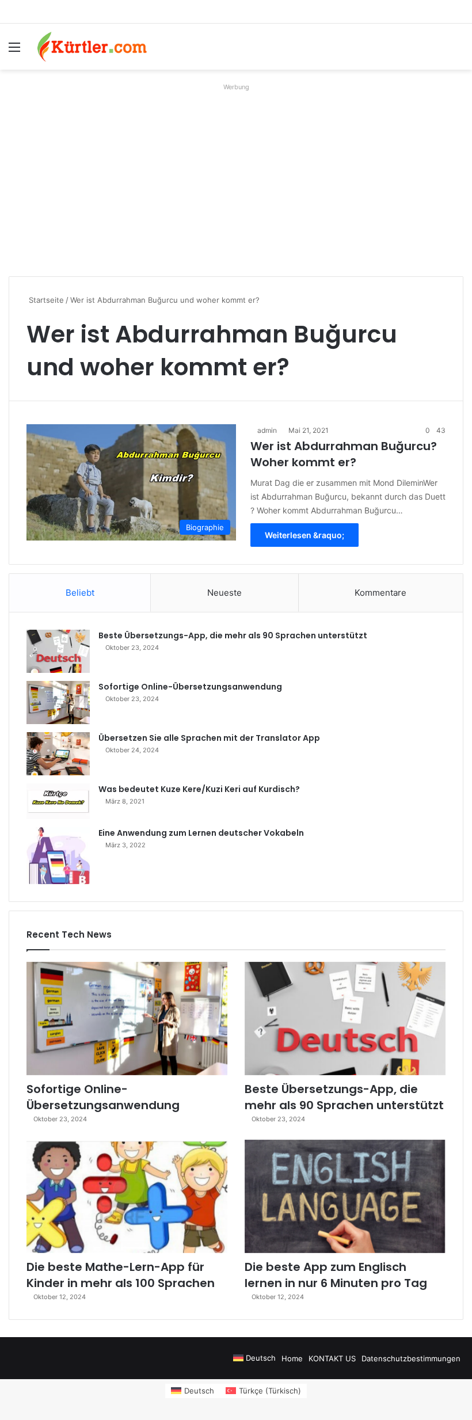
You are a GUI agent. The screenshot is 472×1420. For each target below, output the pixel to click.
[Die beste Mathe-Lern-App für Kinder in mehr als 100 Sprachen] (126, 1196)
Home (292, 1358)
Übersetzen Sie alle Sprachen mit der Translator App (209, 738)
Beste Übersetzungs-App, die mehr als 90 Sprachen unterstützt (232, 635)
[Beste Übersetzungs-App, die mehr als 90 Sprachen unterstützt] (58, 651)
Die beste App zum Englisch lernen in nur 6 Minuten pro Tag (336, 1275)
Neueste (224, 592)
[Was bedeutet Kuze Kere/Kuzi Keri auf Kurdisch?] (58, 801)
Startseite (45, 299)
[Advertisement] (236, 175)
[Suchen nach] (457, 51)
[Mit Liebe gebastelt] (92, 47)
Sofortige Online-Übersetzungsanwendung (190, 686)
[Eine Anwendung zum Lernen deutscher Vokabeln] (58, 855)
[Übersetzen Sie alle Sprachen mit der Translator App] (58, 753)
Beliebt (80, 592)
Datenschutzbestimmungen (410, 1358)
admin (267, 430)
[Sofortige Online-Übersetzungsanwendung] (58, 702)
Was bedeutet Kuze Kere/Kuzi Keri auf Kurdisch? (199, 789)
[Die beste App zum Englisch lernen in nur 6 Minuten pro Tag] (345, 1196)
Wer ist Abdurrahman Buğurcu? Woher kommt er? (343, 454)
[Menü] (14, 51)
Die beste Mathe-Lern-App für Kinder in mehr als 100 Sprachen (120, 1275)
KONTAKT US (332, 1358)
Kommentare (380, 592)
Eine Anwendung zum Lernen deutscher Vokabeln (201, 833)
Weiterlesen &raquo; (304, 535)
